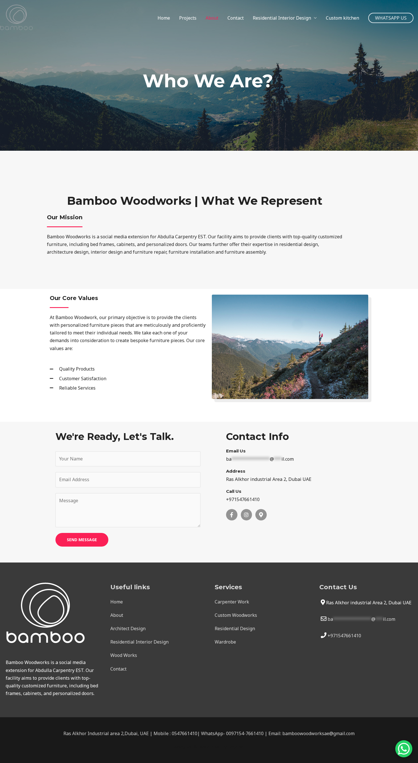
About (212, 18)
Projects (187, 18)
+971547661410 (344, 635)
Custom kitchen (342, 18)
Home (164, 18)
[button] (390, 18)
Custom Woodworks (236, 615)
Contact (235, 18)
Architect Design (128, 628)
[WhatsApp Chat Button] (403, 748)
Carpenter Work (232, 602)
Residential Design (235, 628)
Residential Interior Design (282, 18)
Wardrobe (225, 642)
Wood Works (123, 655)
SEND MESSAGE (82, 539)
